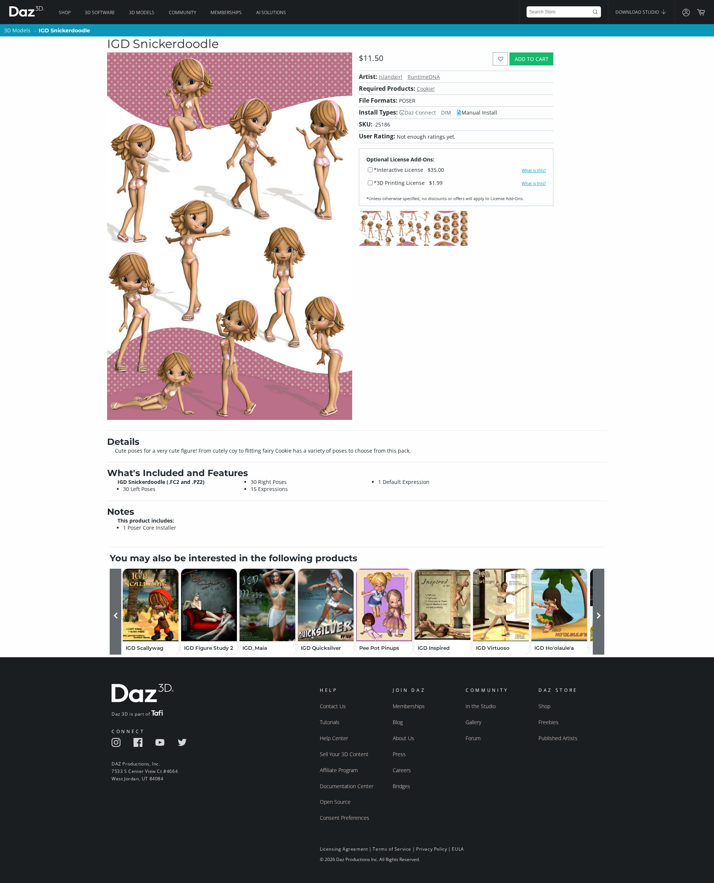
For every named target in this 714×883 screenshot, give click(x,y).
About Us (403, 738)
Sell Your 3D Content (344, 754)
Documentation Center (346, 786)
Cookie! (426, 88)
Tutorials (330, 722)
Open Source (335, 801)
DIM (446, 112)
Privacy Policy (431, 849)
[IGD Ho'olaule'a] (559, 605)
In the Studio (481, 706)
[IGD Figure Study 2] (209, 605)
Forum (473, 738)
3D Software (100, 12)
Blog (398, 722)
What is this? (534, 170)
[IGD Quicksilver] (326, 605)
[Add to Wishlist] (500, 58)
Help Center (334, 738)
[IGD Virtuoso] (501, 605)
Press (399, 754)
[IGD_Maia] (267, 605)
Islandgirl (390, 76)
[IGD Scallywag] (150, 605)
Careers (402, 770)
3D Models (141, 12)
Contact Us (333, 706)
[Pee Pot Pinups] (384, 605)
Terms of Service (392, 849)
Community (182, 12)
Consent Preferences (344, 817)
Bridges (401, 786)
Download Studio (637, 12)
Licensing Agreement (344, 849)
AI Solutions (271, 12)
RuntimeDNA (424, 76)
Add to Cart (532, 58)
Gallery (473, 722)
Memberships (226, 12)
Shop (65, 12)
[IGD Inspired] (442, 605)
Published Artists (558, 738)
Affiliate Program (339, 770)
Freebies (548, 722)
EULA (458, 849)
